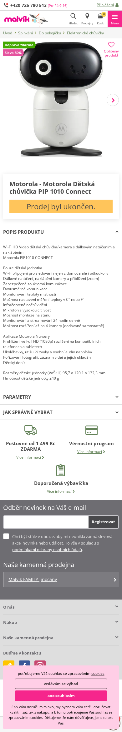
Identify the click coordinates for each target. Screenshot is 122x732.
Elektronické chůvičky (85, 33)
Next (113, 100)
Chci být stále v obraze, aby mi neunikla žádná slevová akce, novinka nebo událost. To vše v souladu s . (62, 543)
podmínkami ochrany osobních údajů (47, 549)
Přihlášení (105, 4)
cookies (97, 673)
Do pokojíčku (50, 33)
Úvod (7, 33)
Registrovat (103, 522)
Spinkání (25, 33)
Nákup (10, 622)
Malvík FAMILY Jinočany (32, 579)
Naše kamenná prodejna (28, 637)
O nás (8, 607)
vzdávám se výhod (61, 683)
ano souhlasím (61, 695)
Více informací (28, 457)
